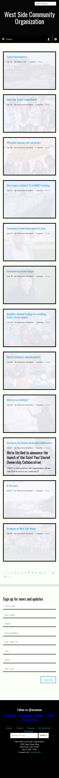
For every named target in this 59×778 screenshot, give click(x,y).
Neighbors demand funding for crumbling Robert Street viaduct (26, 315)
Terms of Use (29, 719)
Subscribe (28, 731)
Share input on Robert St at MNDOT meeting (28, 185)
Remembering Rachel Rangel (20, 271)
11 (45, 572)
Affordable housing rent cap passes (24, 142)
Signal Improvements (17, 57)
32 (53, 572)
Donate (30, 728)
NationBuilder (35, 752)
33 (5, 576)
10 (40, 572)
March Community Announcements (23, 357)
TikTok (50, 715)
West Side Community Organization (29, 18)
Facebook (10, 715)
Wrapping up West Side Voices (21, 528)
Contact (20, 728)
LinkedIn (39, 715)
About (9, 728)
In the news (12, 486)
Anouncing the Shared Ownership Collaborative (29, 443)
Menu (9, 39)
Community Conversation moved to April (26, 228)
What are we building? (17, 400)
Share (40, 61)
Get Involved (44, 728)
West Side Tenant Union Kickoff (22, 99)
